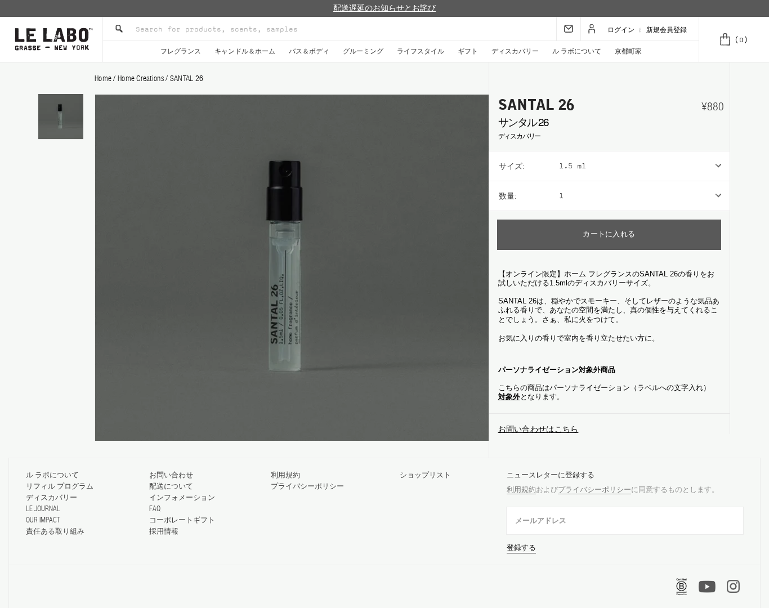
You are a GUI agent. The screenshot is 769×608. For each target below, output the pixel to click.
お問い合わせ (171, 475)
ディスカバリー (515, 51)
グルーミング (363, 51)
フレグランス (180, 51)
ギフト (468, 51)
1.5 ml (572, 166)
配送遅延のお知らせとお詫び (384, 8)
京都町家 (628, 51)
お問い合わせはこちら (538, 428)
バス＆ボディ (309, 51)
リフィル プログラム (59, 486)
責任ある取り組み (55, 531)
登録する (521, 547)
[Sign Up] (568, 29)
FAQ (154, 508)
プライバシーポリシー (307, 486)
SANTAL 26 (187, 78)
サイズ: (511, 166)
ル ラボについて (576, 51)
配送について (171, 486)
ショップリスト (425, 475)
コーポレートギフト (182, 520)
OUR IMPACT (43, 520)
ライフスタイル (420, 51)
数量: (507, 195)
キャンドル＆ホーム (244, 51)
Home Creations (142, 78)
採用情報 (163, 531)
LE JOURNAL (43, 508)
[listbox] (644, 166)
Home (103, 78)
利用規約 (285, 475)
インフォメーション (182, 497)
